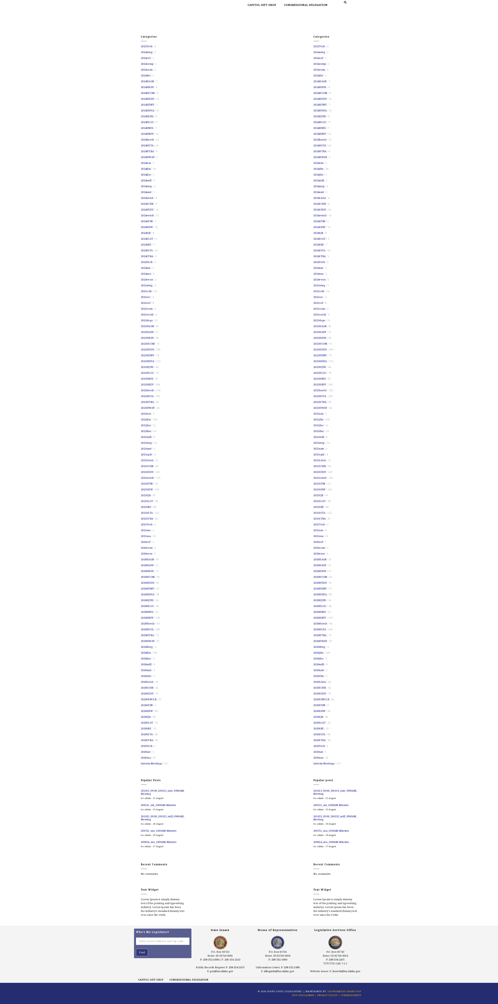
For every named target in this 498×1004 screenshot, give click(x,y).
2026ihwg (147, 647)
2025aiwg (147, 285)
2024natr (146, 192)
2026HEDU (147, 582)
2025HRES (147, 378)
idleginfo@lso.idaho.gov (279, 971)
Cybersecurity (351, 995)
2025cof (145, 303)
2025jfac (146, 419)
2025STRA (147, 518)
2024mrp (146, 186)
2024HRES (147, 128)
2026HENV (147, 588)
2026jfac (146, 652)
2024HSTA (147, 145)
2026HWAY (147, 641)
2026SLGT (147, 722)
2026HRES (147, 612)
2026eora (146, 553)
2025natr (146, 448)
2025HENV (147, 355)
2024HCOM (148, 93)
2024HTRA (147, 151)
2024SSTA (147, 250)
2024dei (145, 75)
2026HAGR (147, 559)
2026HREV (147, 617)
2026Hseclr (148, 623)
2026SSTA (147, 734)
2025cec (145, 297)
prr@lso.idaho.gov (221, 971)
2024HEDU (147, 98)
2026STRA (147, 740)
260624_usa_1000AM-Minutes (159, 841)
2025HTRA (147, 402)
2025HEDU (147, 349)
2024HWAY (147, 157)
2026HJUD (147, 600)
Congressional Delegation (306, 5)
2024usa (146, 273)
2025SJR (146, 495)
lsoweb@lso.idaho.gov (346, 971)
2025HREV (147, 384)
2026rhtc (146, 676)
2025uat (145, 530)
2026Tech (146, 746)
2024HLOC (147, 122)
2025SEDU (147, 472)
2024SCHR (147, 203)
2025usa (146, 536)
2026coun (147, 547)
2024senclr (147, 215)
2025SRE (146, 507)
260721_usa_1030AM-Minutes (159, 830)
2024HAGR (147, 81)
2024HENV (147, 104)
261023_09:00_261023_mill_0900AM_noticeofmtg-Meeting (163, 818)
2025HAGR (147, 326)
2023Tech (146, 46)
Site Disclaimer (303, 995)
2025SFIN (147, 483)
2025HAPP (147, 332)
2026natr (146, 670)
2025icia (146, 413)
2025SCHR (147, 466)
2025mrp (146, 442)
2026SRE (146, 728)
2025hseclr (147, 390)
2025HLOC (147, 373)
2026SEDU (147, 693)
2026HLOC (147, 606)
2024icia (146, 163)
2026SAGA (147, 682)
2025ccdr (146, 291)
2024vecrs (147, 279)
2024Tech (146, 262)
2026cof (145, 542)
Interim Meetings (151, 763)
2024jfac (146, 168)
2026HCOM (148, 577)
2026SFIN (147, 705)
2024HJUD (147, 116)
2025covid (147, 314)
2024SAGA (147, 198)
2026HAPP (147, 565)
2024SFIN (147, 221)
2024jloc (146, 174)
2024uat (145, 268)
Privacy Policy (327, 995)
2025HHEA (147, 361)
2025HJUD (147, 367)
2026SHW (147, 711)
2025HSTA (147, 396)
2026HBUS (147, 571)
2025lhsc (146, 431)
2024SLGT (147, 238)
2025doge (147, 320)
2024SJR (146, 233)
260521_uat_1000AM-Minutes (158, 805)
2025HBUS (147, 338)
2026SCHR (147, 687)
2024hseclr (147, 139)
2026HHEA (147, 594)
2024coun (147, 69)
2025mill (146, 437)
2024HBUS (147, 87)
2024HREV (147, 133)
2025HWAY (147, 407)
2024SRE (146, 244)
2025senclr (147, 477)
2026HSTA (147, 629)
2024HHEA (147, 110)
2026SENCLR (149, 699)
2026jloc (146, 658)
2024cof (145, 58)
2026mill (146, 664)
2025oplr (146, 454)
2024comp (147, 63)
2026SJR (146, 717)
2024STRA (147, 256)
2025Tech (146, 524)
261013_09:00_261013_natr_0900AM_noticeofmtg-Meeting (163, 792)
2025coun (147, 308)
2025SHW (147, 489)
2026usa (146, 757)
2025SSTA (147, 512)
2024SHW (147, 227)
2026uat (145, 751)
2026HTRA (147, 635)
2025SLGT (147, 501)
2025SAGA (147, 460)
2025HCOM (148, 343)
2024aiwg (147, 52)
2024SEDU (147, 209)
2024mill (146, 180)
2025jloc (146, 425)
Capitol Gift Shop (262, 5)
